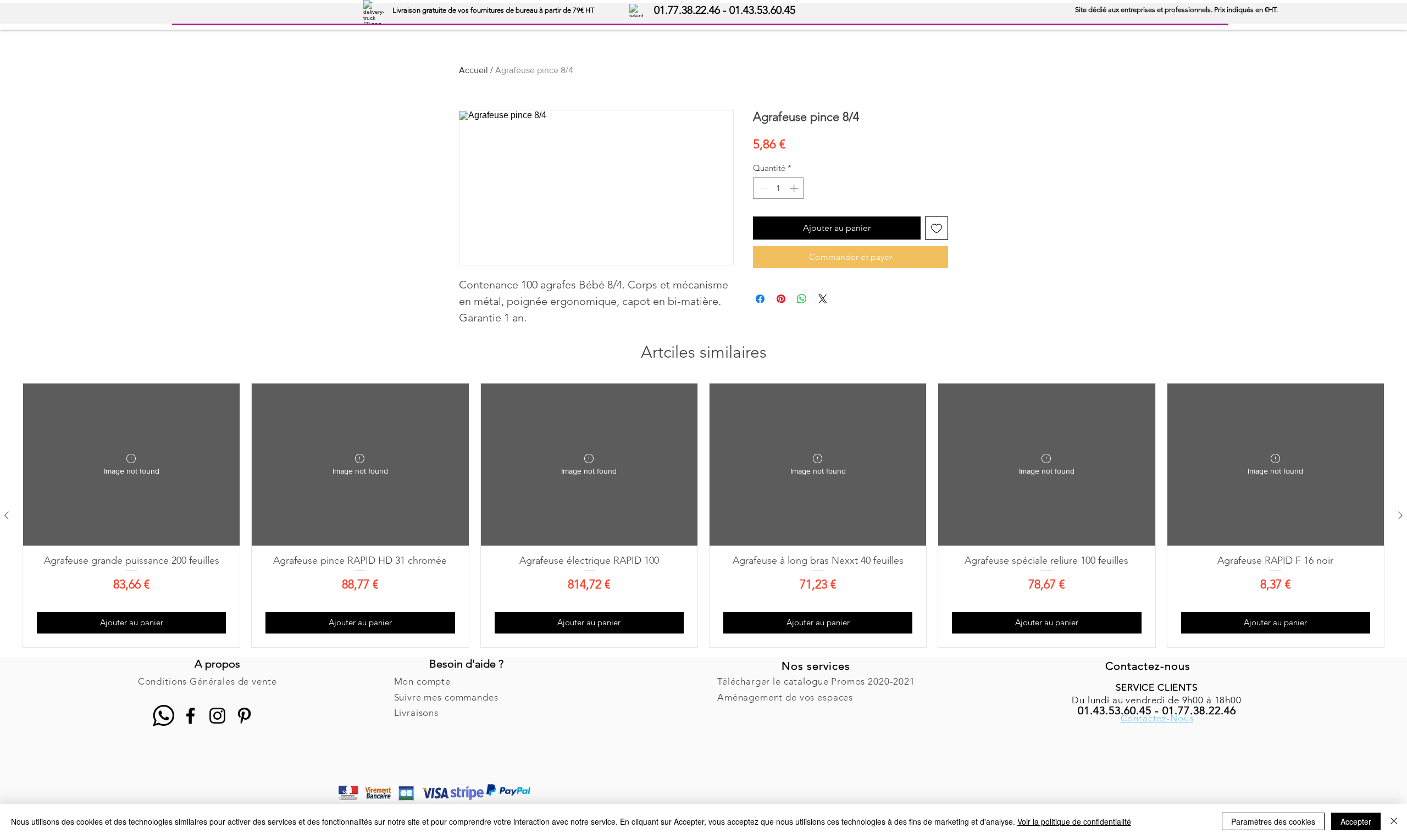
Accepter (1355, 821)
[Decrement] (762, 188)
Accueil (473, 70)
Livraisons (416, 712)
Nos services (816, 666)
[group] (703, 515)
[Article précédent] (6, 515)
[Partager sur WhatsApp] (801, 298)
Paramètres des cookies (1273, 821)
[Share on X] (822, 298)
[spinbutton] (778, 188)
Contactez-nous (1147, 666)
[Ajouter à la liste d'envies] (936, 228)
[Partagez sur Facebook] (760, 298)
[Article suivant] (1400, 515)
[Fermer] (1393, 821)
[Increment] (795, 188)
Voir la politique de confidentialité (1074, 821)
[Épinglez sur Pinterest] (781, 298)
